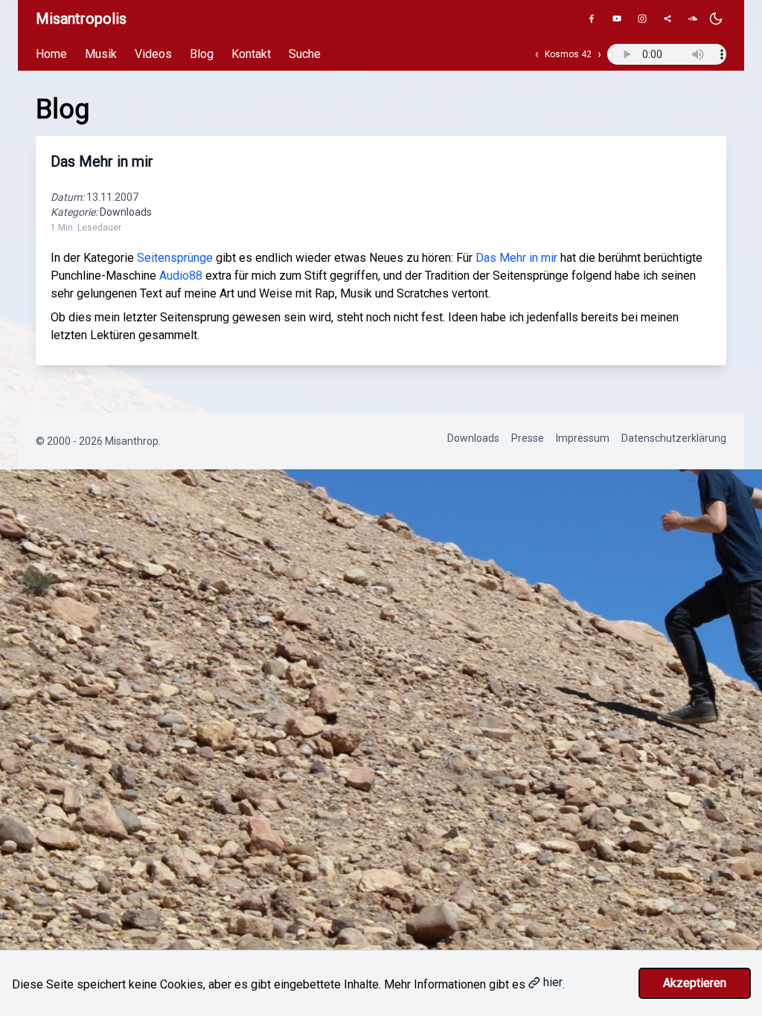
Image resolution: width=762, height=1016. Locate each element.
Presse (527, 438)
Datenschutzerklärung (673, 438)
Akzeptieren (694, 983)
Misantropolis (81, 19)
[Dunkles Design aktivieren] (715, 18)
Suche (305, 54)
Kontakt (251, 54)
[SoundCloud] (693, 19)
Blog (202, 54)
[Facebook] (592, 19)
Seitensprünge (175, 258)
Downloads (126, 212)
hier (553, 982)
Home (51, 54)
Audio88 (180, 276)
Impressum (582, 438)
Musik (101, 54)
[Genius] (667, 19)
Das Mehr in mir (102, 161)
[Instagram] (642, 19)
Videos (153, 54)
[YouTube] (617, 19)
